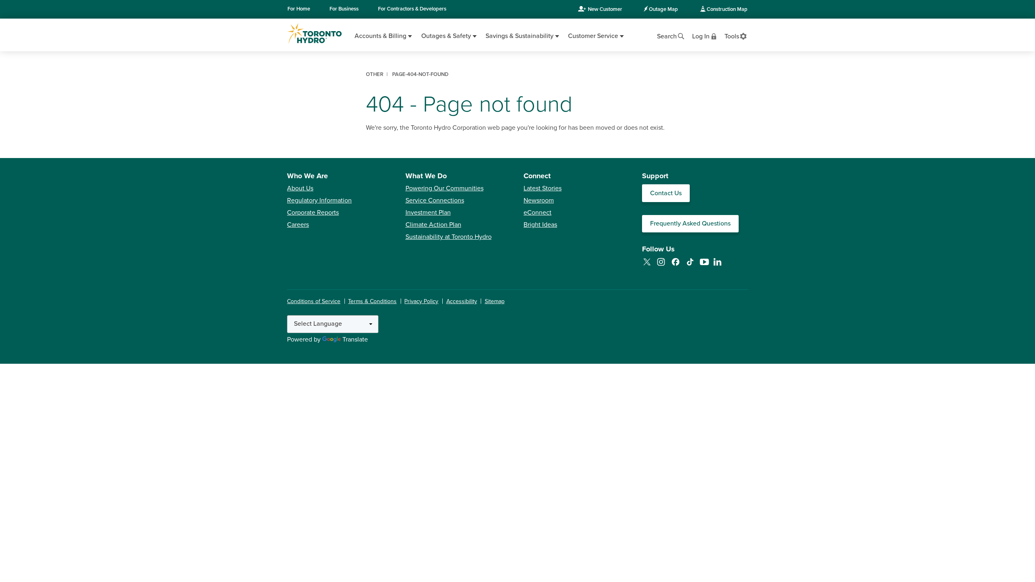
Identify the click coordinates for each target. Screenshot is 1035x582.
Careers (298, 225)
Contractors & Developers (412, 9)
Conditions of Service (313, 301)
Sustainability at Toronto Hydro (449, 237)
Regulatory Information (319, 200)
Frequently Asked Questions (690, 223)
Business (344, 9)
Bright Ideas (540, 225)
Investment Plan (428, 213)
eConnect (537, 213)
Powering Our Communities (445, 188)
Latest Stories (543, 188)
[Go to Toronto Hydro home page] (314, 33)
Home (298, 9)
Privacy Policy (421, 301)
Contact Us (666, 193)
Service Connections (435, 200)
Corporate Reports (313, 213)
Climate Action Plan (433, 225)
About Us (300, 188)
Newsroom (539, 200)
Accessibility (461, 301)
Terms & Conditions (372, 301)
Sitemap (495, 301)
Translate (355, 339)
